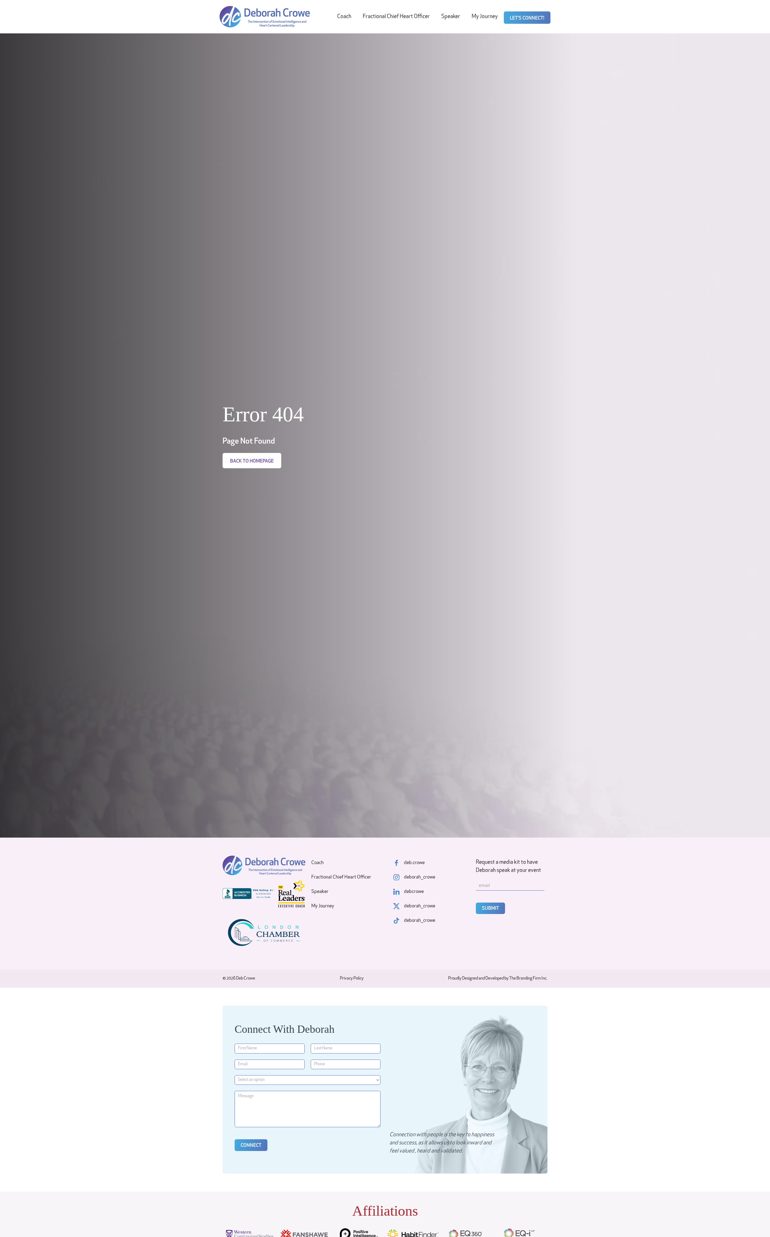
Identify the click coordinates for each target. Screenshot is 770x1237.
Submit (490, 908)
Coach (344, 17)
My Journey (485, 17)
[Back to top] (755, 1222)
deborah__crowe (419, 877)
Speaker (450, 17)
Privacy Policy (352, 979)
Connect (251, 1145)
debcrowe (414, 891)
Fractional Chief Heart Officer (396, 17)
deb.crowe (414, 862)
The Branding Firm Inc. (528, 978)
